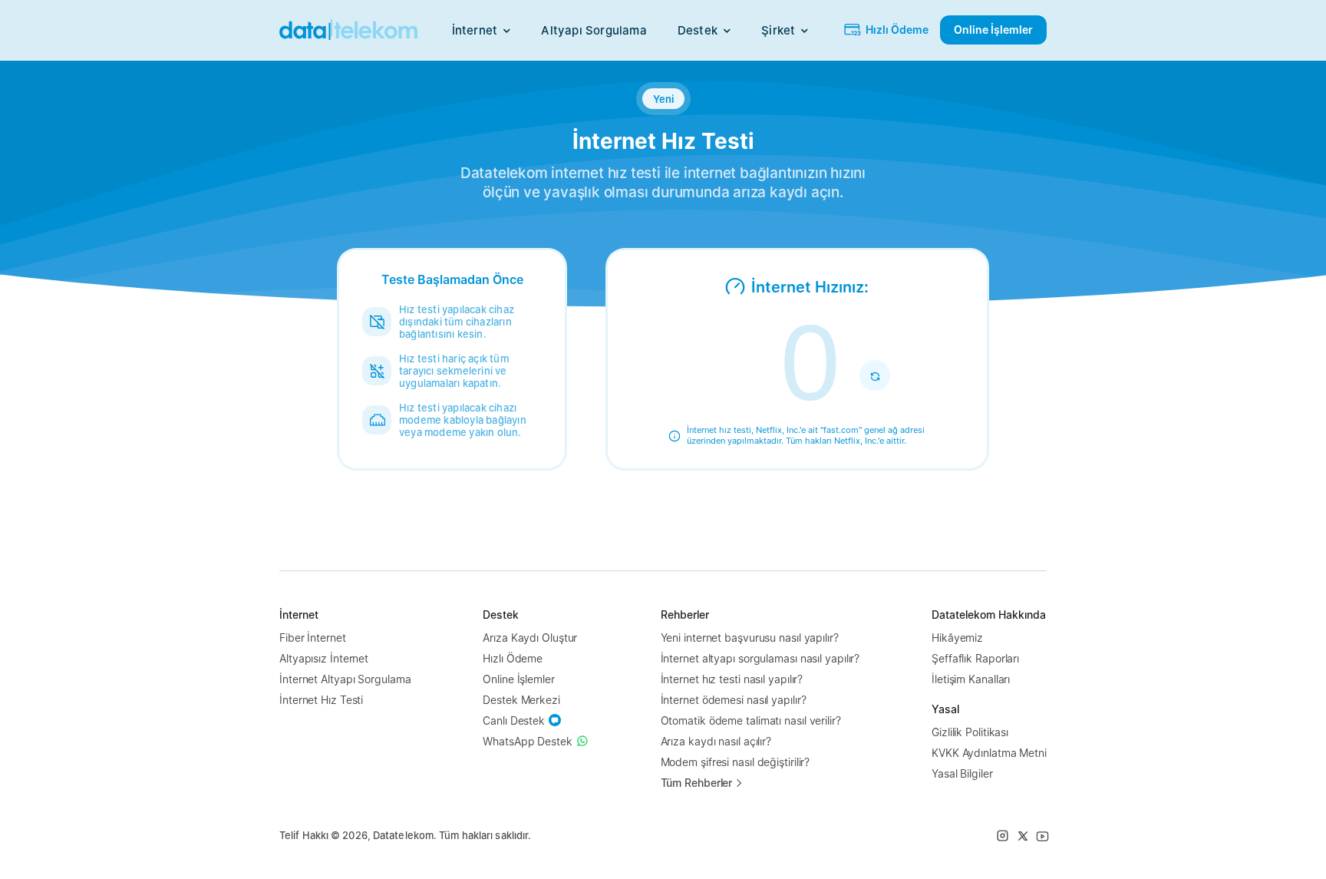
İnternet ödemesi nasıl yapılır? (733, 699)
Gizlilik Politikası (970, 732)
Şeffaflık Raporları (975, 658)
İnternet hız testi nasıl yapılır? (732, 679)
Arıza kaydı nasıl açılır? (716, 741)
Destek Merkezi (521, 699)
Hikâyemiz (957, 637)
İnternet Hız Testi (321, 699)
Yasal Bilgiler (962, 773)
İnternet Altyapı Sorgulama (345, 679)
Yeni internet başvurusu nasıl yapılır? (750, 637)
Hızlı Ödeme (513, 658)
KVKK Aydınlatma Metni (989, 752)
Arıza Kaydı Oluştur (530, 637)
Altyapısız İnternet (323, 658)
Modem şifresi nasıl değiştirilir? (735, 761)
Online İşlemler (519, 679)
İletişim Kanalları (971, 679)
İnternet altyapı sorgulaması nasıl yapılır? (760, 658)
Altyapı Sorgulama (593, 30)
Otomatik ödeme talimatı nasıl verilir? (751, 720)
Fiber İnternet (312, 637)
